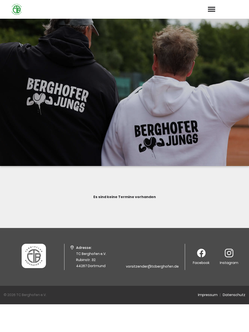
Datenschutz (234, 294)
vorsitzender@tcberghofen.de (152, 266)
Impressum (208, 294)
